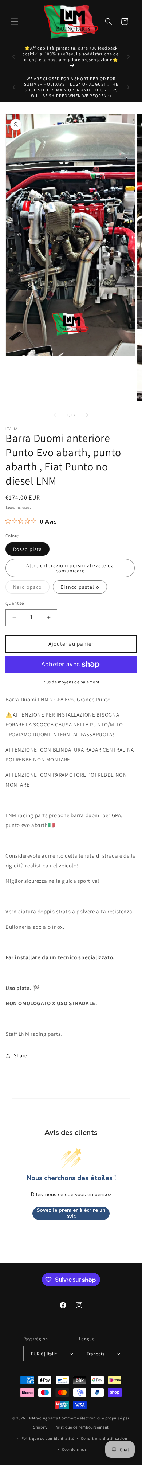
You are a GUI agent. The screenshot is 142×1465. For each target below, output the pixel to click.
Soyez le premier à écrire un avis (71, 1213)
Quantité (14, 603)
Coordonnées (74, 1449)
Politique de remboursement (82, 1427)
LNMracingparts (42, 1418)
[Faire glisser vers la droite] (87, 415)
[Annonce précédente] (13, 57)
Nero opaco (31, 588)
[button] (15, 21)
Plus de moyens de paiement (71, 682)
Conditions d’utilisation (104, 1438)
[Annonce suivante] (129, 57)
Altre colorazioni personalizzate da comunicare (70, 568)
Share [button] (20, 1055)
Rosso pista (27, 549)
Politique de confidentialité (47, 1438)
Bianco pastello (79, 587)
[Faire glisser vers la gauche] (55, 415)
